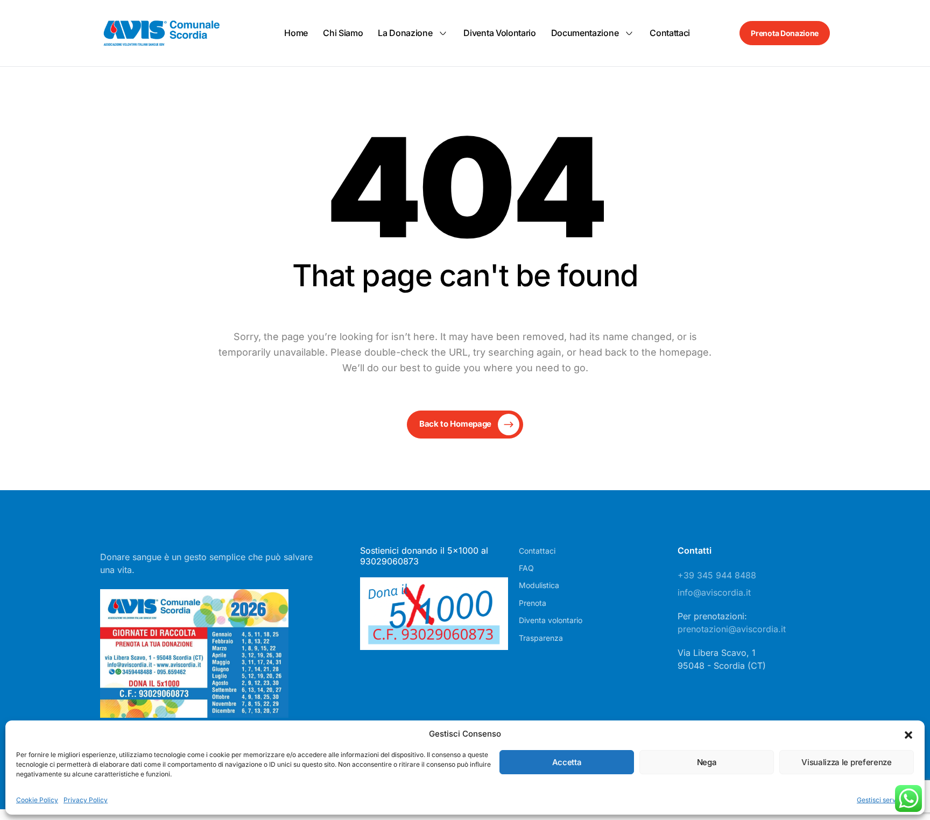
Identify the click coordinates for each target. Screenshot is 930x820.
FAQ (526, 567)
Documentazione (585, 32)
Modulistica (539, 585)
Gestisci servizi (880, 800)
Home (296, 32)
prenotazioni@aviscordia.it (732, 629)
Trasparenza (541, 637)
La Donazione (405, 32)
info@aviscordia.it (714, 592)
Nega (707, 762)
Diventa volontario (499, 32)
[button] (908, 734)
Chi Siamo (343, 32)
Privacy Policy (86, 800)
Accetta (567, 762)
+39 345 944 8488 (717, 575)
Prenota (532, 602)
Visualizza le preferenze (846, 762)
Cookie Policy (37, 800)
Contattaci (670, 32)
